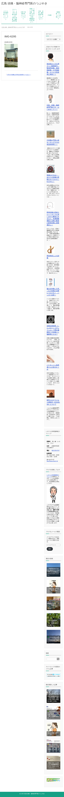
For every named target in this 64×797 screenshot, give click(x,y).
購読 (50, 549)
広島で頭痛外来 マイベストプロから (23, 15)
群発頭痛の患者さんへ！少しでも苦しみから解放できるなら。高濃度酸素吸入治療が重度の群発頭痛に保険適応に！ (53, 218)
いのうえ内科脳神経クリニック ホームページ (5, 15)
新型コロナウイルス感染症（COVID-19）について (53, 402)
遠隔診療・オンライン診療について (58, 15)
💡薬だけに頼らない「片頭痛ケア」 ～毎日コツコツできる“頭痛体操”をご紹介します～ (53, 748)
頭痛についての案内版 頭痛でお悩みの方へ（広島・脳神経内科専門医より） (32, 15)
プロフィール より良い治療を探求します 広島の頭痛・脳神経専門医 (15, 15)
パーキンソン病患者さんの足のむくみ (53, 367)
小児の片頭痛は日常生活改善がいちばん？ (18, 74)
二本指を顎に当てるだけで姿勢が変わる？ (53, 590)
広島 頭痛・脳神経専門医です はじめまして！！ (40, 15)
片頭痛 (49, 15)
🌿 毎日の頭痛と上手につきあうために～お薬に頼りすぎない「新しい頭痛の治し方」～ (53, 714)
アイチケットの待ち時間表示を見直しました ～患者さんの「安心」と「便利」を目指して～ (53, 605)
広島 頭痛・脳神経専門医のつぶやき (24, 3)
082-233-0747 (55, 450)
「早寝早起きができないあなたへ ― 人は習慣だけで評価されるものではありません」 (53, 572)
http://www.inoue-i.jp (52, 461)
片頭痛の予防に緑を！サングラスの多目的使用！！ (53, 142)
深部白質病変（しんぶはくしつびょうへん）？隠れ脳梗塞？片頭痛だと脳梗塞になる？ (53, 330)
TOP (13, 27)
